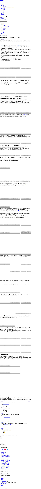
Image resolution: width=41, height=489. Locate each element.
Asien (3, 31)
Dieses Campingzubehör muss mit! (6, 7)
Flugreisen (4, 29)
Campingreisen (4, 28)
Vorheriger (2, 401)
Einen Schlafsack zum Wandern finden (5, 467)
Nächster (29, 401)
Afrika (3, 12)
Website (1, 438)
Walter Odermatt (3, 412)
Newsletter (2, 14)
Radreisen (4, 9)
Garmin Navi (18, 45)
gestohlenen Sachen (25, 184)
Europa (3, 11)
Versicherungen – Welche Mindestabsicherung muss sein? (6, 26)
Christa (3, 39)
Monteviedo (17, 210)
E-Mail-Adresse (1, 437)
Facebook (6, 482)
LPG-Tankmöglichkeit (24, 114)
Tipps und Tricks (4, 6)
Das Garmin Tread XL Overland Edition (5, 464)
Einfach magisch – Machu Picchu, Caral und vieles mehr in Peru (5, 452)
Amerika (3, 32)
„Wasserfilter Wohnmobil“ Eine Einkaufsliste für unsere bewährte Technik (5, 463)
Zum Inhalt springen (2, 0)
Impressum (2, 478)
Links (2, 484)
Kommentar (1, 443)
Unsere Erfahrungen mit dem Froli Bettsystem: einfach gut (4, 462)
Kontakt (2, 479)
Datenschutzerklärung (3, 477)
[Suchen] (6, 16)
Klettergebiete (2, 13)
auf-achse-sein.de (4, 481)
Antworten (4, 409)
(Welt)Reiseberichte (3, 23)
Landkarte (2, 45)
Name (0, 436)
